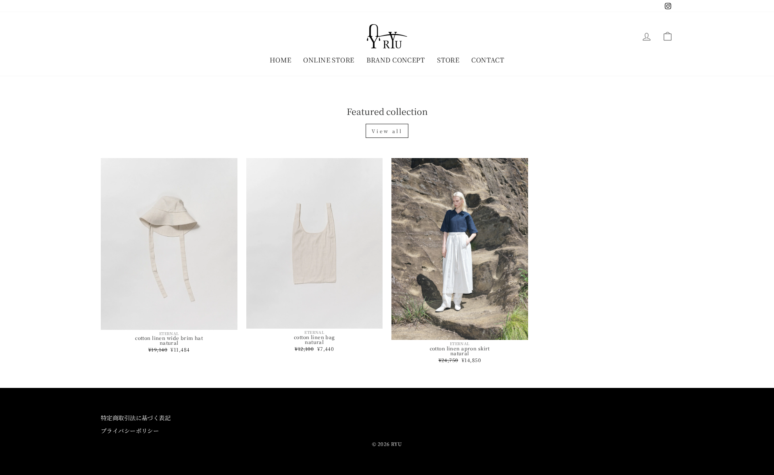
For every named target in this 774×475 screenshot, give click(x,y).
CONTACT (487, 60)
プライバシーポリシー (130, 430)
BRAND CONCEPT (395, 60)
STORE (448, 60)
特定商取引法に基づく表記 (136, 417)
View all (387, 130)
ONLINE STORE (328, 60)
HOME (280, 60)
